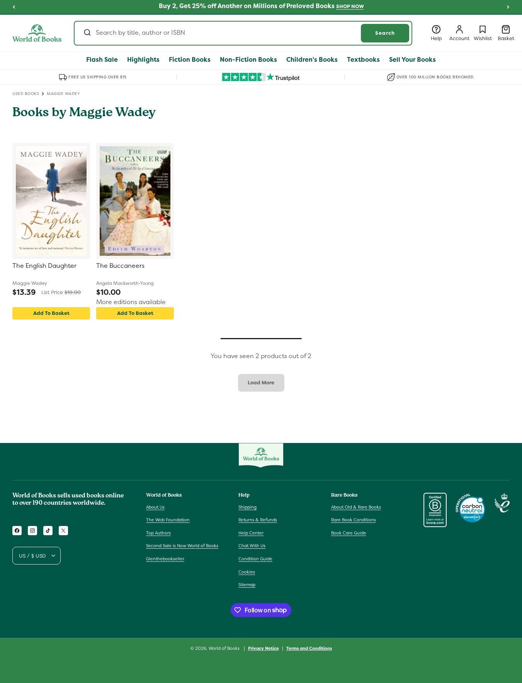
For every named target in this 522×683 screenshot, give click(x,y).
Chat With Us (251, 545)
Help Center (251, 533)
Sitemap (246, 584)
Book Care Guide (348, 533)
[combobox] (243, 33)
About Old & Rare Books (356, 506)
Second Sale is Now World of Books (182, 545)
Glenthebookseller (165, 558)
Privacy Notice (263, 648)
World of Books (225, 648)
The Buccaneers (120, 265)
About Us (155, 506)
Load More (261, 382)
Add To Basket (51, 313)
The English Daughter (44, 265)
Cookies (246, 571)
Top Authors (158, 533)
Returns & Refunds (257, 519)
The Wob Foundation (168, 519)
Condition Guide (255, 558)
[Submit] (87, 33)
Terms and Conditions (309, 648)
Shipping (247, 506)
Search (385, 33)
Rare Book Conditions (353, 519)
